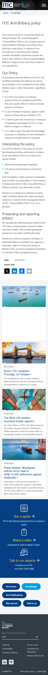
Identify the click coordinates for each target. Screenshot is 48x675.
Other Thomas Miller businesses (13, 633)
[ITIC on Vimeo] (11, 662)
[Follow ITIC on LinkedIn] (4, 662)
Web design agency (28, 671)
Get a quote (22, 516)
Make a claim (22, 540)
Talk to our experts (22, 560)
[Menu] (44, 6)
